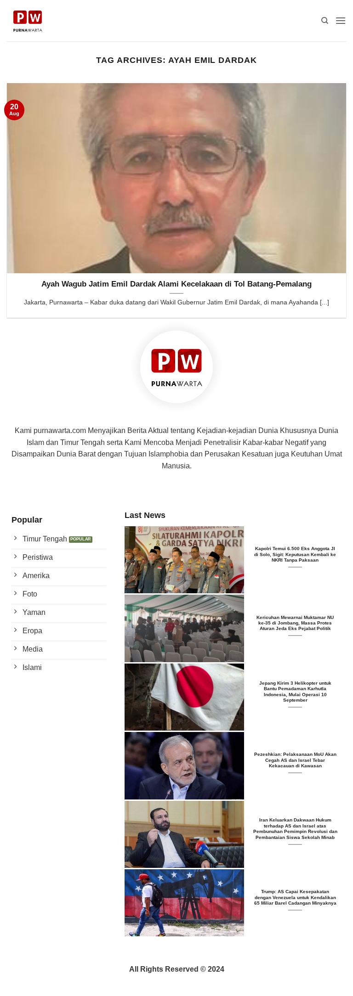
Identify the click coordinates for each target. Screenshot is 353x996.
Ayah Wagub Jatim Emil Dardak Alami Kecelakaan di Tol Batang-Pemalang (176, 284)
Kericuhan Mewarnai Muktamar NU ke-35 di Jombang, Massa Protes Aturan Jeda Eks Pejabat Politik (295, 623)
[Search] (324, 20)
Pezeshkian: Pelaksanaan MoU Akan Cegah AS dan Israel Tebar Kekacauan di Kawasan (295, 760)
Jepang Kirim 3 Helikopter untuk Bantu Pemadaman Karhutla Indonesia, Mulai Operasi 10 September (295, 692)
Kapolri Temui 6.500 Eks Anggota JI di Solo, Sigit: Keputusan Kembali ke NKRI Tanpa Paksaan (295, 554)
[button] (340, 20)
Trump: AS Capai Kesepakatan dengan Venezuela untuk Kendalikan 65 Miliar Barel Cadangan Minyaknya (295, 897)
